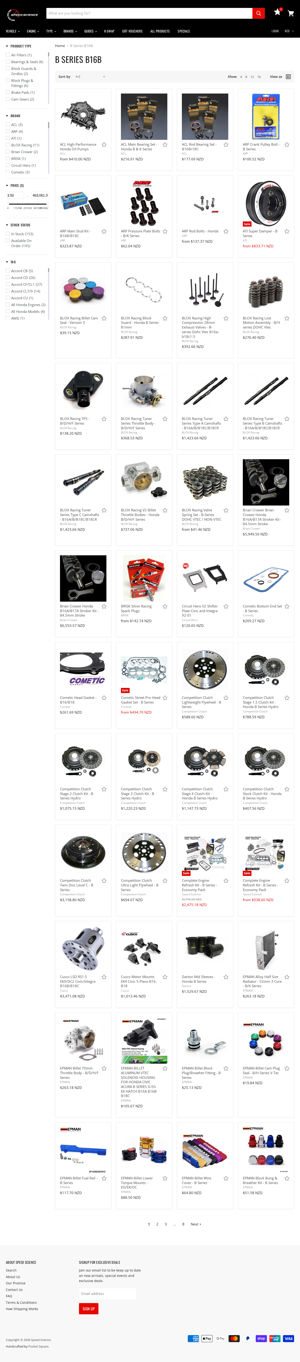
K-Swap (109, 31)
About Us (13, 1277)
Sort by (64, 77)
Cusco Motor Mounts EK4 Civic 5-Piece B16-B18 (139, 981)
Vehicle (11, 31)
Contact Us (14, 1289)
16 (259, 77)
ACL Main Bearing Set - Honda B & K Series (139, 146)
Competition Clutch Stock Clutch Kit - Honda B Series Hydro (262, 793)
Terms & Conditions (21, 1302)
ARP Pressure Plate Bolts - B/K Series (140, 233)
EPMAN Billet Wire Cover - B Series (196, 1180)
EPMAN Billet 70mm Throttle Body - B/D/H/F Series (79, 1073)
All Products (160, 31)
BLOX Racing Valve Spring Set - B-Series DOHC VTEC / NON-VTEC (201, 514)
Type (49, 31)
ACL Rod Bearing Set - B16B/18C (199, 146)
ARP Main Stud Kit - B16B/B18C (75, 233)
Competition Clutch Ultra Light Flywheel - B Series (139, 885)
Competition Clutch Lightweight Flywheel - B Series (201, 702)
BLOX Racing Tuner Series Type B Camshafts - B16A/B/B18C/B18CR (262, 423)
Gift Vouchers (132, 31)
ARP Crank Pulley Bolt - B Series (261, 146)
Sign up (89, 1308)
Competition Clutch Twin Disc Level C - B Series (76, 885)
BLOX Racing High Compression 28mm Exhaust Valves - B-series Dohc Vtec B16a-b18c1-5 (200, 327)
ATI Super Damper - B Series (260, 233)
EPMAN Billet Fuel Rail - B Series (79, 1180)
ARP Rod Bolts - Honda (200, 231)
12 (252, 77)
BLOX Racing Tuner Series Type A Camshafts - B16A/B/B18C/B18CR (201, 423)
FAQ (9, 1296)
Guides (89, 31)
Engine (32, 31)
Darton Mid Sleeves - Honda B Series (198, 979)
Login (275, 31)
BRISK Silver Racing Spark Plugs (136, 608)
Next (194, 1224)
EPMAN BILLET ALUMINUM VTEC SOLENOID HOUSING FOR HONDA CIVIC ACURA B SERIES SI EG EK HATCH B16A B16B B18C (139, 1082)
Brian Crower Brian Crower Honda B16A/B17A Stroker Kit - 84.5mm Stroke (262, 517)
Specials (184, 31)
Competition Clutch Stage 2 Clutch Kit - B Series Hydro (76, 793)
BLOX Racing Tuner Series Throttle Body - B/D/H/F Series (138, 423)
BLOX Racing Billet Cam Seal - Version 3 (79, 320)
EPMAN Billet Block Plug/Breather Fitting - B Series (201, 1073)
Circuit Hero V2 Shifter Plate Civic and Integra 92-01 (200, 611)
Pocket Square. (38, 1346)
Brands (69, 31)
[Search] (258, 13)
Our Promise (16, 1283)
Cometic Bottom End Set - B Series (262, 608)
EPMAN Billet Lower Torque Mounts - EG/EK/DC (137, 1182)
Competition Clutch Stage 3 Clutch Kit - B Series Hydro (137, 793)
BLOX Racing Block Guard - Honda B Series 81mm (140, 322)
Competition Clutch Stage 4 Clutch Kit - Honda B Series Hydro (200, 793)
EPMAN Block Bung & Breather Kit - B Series (260, 1180)
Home (60, 46)
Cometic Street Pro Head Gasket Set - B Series (140, 699)
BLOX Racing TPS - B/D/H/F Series (75, 421)
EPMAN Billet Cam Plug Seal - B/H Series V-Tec (261, 1070)
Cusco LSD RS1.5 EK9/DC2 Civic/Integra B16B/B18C (77, 981)
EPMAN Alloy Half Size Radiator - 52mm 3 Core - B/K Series (262, 981)
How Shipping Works (22, 1309)
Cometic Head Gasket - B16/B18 (78, 699)
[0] (277, 13)
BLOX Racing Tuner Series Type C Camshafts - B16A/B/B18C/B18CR (79, 514)
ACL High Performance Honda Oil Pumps (78, 146)
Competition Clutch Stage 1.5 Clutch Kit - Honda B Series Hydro (260, 702)
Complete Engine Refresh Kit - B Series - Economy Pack (199, 885)
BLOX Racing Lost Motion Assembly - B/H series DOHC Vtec (261, 322)
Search (11, 1270)
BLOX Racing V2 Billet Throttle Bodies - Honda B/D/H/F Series (140, 514)
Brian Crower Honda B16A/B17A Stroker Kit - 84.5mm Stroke (79, 611)
